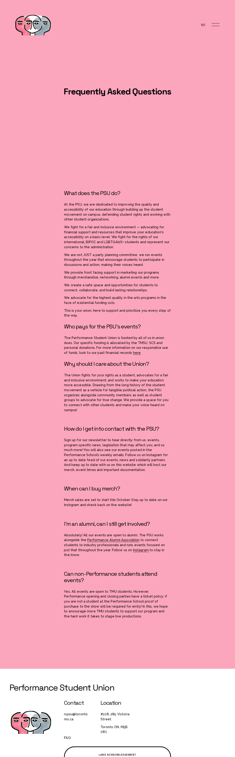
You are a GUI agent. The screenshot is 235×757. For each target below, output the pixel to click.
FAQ (67, 738)
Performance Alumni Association (113, 540)
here (137, 353)
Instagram (141, 550)
